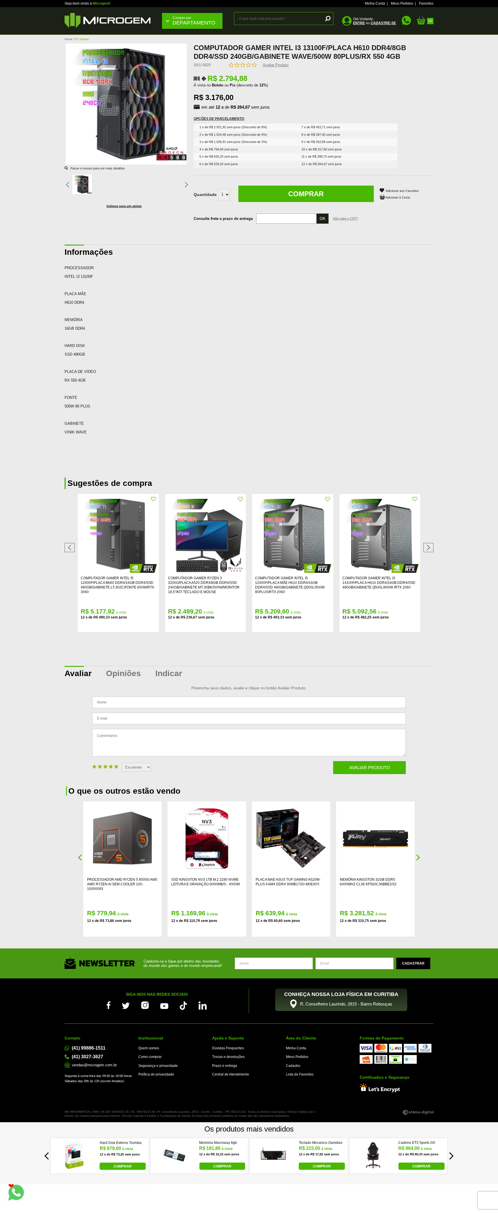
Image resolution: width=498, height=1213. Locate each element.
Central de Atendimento (230, 1074)
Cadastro (293, 1066)
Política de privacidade (156, 1074)
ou (374, 23)
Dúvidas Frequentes (228, 1048)
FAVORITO (153, 499)
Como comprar (150, 1057)
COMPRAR (123, 1166)
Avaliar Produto (275, 65)
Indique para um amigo (124, 206)
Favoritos (426, 3)
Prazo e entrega (224, 1066)
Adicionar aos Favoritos (402, 191)
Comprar (306, 194)
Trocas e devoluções (228, 1057)
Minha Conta (375, 3)
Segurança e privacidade (158, 1066)
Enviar (413, 963)
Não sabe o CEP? (345, 218)
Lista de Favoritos (300, 1074)
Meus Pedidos (402, 3)
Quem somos (148, 1048)
